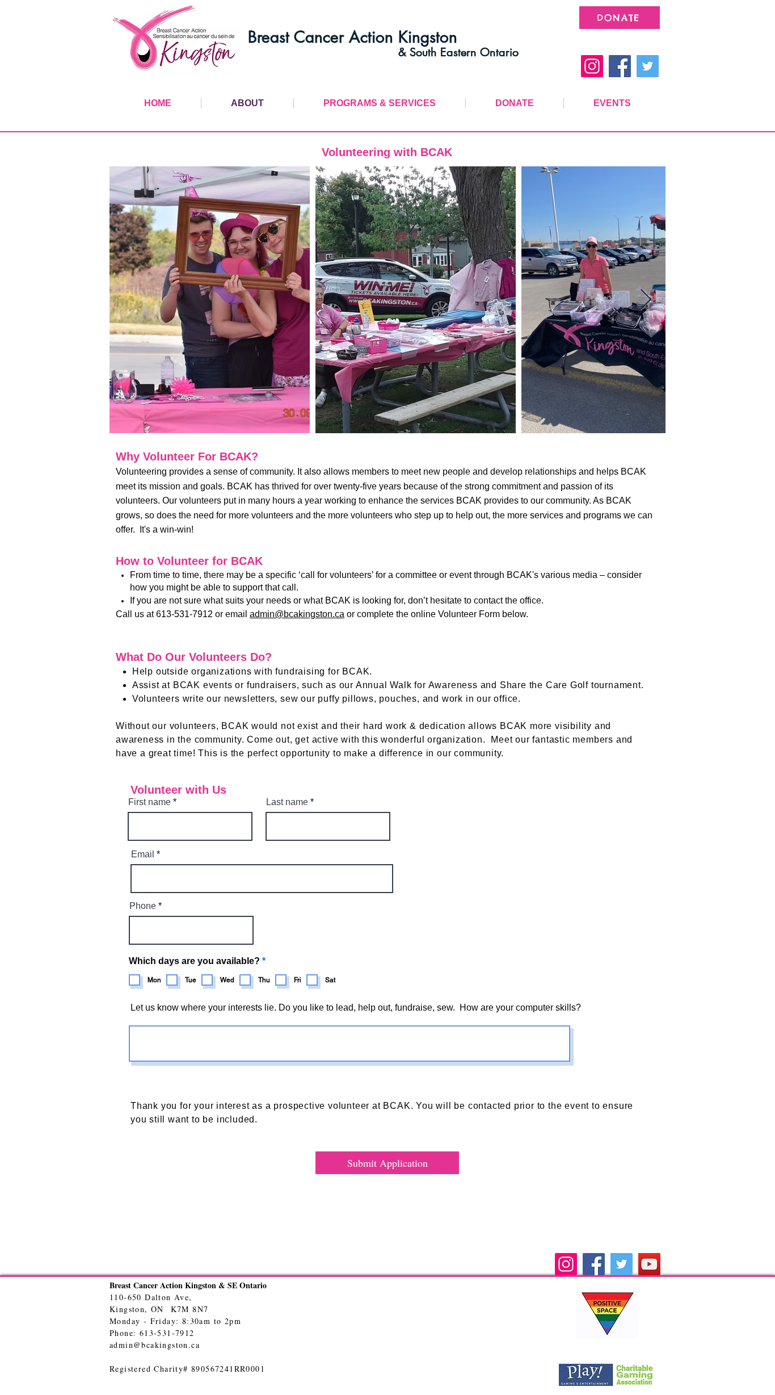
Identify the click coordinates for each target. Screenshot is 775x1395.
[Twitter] (648, 66)
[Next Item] (645, 300)
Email (142, 854)
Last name (287, 802)
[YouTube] (649, 1264)
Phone (142, 906)
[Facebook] (620, 66)
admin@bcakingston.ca (297, 614)
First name (149, 802)
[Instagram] (592, 66)
